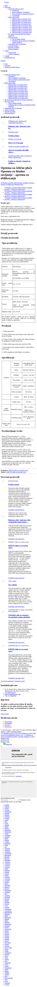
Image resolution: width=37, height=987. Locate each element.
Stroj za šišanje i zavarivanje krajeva (23, 14)
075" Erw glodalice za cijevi (23, 733)
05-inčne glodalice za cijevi (26, 736)
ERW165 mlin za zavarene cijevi (22, 27)
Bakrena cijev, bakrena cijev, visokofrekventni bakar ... (19, 521)
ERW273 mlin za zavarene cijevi (22, 30)
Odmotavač (15, 10)
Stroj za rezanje (13, 37)
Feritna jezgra (13, 136)
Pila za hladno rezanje (18, 39)
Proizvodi (7, 7)
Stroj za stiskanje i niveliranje (21, 12)
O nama (7, 56)
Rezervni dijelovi (13, 49)
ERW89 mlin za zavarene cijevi (21, 24)
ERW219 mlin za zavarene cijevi (22, 29)
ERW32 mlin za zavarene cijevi (21, 19)
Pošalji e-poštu (5, 741)
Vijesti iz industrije (13, 54)
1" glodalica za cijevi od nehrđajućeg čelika (17, 735)
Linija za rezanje (13, 46)
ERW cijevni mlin (13, 17)
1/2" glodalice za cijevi (7, 733)
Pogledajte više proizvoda (16, 510)
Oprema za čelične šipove (12, 67)
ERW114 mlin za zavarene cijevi (22, 25)
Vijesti (6, 51)
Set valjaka (12, 585)
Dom (6, 5)
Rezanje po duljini (13, 47)
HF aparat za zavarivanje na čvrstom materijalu (19, 100)
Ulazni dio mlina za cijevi (16, 9)
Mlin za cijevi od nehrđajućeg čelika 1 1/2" (18, 734)
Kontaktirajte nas (10, 57)
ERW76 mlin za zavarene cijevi (21, 22)
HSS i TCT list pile (15, 143)
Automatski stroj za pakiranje (17, 44)
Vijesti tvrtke (12, 52)
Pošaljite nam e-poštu (7, 229)
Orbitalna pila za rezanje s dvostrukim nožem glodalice (19, 616)
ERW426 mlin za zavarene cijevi (22, 32)
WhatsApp (9, 744)
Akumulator (15, 15)
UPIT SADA (5, 714)
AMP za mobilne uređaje (13, 731)
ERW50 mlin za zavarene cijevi (21, 20)
